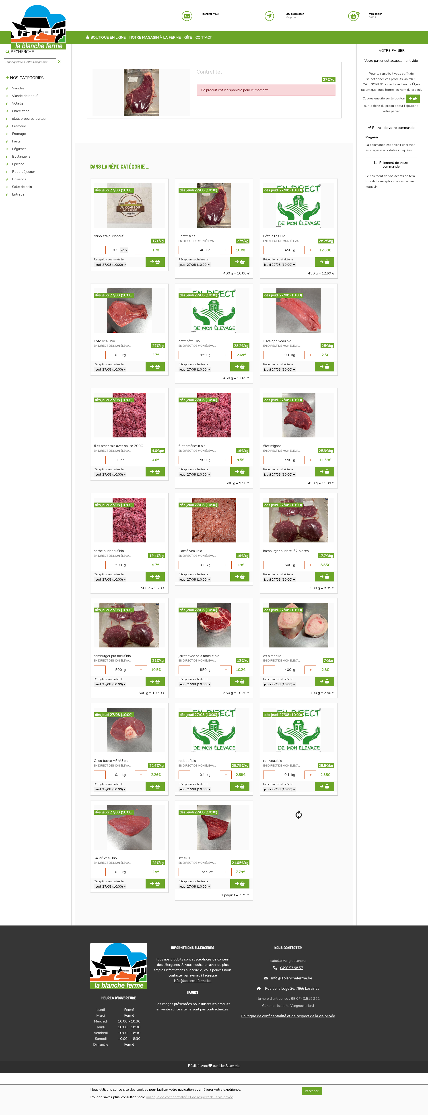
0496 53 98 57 (291, 967)
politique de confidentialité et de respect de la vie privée (189, 1097)
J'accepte (312, 1091)
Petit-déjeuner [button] (23, 171)
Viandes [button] (18, 88)
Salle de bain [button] (21, 187)
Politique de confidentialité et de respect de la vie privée (288, 1016)
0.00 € (375, 15)
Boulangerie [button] (21, 156)
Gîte (188, 37)
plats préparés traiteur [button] (29, 118)
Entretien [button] (18, 194)
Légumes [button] (19, 149)
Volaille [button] (17, 103)
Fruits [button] (16, 141)
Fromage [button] (18, 134)
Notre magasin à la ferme (155, 37)
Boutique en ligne (108, 37)
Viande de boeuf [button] (24, 96)
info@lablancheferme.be (192, 980)
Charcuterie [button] (20, 111)
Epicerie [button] (17, 164)
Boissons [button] (18, 179)
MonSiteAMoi (229, 1065)
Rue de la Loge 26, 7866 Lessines (291, 988)
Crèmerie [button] (18, 126)
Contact (203, 37)
